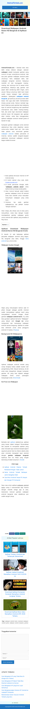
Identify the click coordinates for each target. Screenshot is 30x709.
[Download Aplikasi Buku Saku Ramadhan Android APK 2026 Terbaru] (15, 605)
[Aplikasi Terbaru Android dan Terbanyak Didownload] (15, 547)
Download (17, 378)
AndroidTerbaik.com (20, 706)
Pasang (16, 330)
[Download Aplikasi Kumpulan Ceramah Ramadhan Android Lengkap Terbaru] (15, 585)
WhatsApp (22, 533)
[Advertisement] (15, 50)
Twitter (17, 533)
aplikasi (12, 442)
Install (22, 460)
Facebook (12, 533)
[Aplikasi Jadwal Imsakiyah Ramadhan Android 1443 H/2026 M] (15, 565)
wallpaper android (7, 133)
